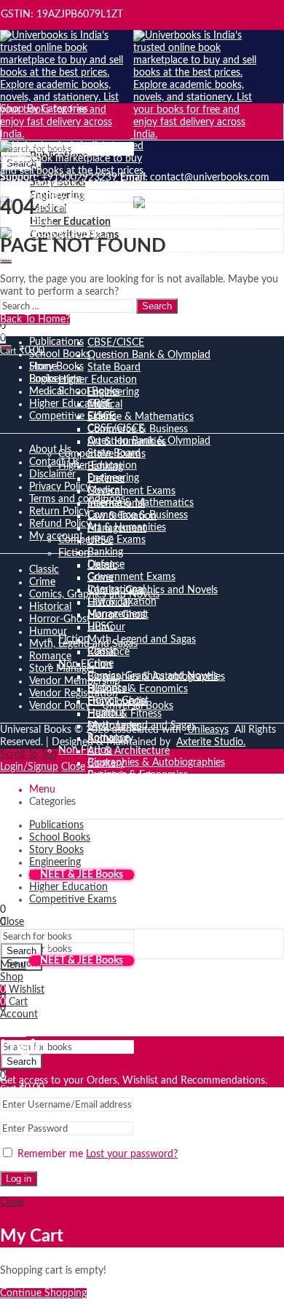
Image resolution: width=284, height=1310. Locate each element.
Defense (106, 565)
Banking (105, 552)
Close (73, 767)
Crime (100, 664)
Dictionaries (114, 812)
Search (21, 1061)
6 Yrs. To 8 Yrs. (119, 911)
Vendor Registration (73, 693)
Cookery (106, 849)
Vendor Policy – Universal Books (101, 706)
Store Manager (62, 669)
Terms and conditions (77, 499)
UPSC (100, 627)
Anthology (110, 824)
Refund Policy (60, 524)
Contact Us (54, 462)
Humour (106, 713)
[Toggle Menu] (6, 347)
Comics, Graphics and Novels (152, 676)
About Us (50, 450)
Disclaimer (52, 474)
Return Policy (59, 512)
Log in (18, 1178)
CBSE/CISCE (115, 343)
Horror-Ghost (59, 619)
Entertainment (119, 862)
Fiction (74, 553)
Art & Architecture (128, 751)
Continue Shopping (43, 1293)
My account (56, 536)
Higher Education (97, 380)
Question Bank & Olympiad (148, 355)
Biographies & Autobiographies (156, 763)
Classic (102, 651)
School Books (88, 391)
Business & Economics (137, 689)
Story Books (56, 367)
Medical (104, 490)
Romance (50, 656)
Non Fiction (85, 750)
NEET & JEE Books (81, 875)
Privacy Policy (59, 487)
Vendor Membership (74, 681)
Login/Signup (29, 767)
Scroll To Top (28, 755)
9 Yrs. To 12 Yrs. (122, 923)
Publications (56, 342)
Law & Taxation (122, 602)
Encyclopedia (116, 787)
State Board (114, 367)
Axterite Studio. (210, 742)
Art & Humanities (126, 528)
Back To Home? (35, 319)
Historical (50, 607)
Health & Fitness (124, 800)
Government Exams (131, 491)
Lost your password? (132, 1154)
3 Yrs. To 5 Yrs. (119, 899)
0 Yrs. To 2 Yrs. (119, 886)
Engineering (113, 478)
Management (116, 614)
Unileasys (206, 730)
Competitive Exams (102, 540)
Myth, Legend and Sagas (141, 640)
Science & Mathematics (140, 417)
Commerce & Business (137, 515)
